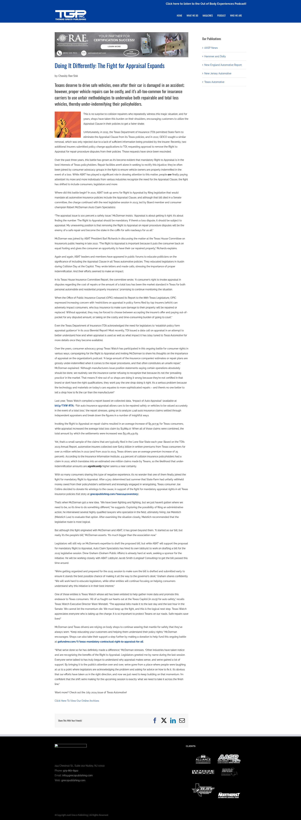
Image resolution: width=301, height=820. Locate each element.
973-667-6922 (70, 770)
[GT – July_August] (121, 33)
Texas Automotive (214, 82)
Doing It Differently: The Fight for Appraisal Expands (110, 65)
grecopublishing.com (73, 780)
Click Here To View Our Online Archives (77, 700)
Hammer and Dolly (215, 56)
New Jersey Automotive (217, 73)
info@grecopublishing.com (77, 775)
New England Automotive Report (223, 65)
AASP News (211, 47)
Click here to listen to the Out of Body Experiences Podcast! (206, 3)
